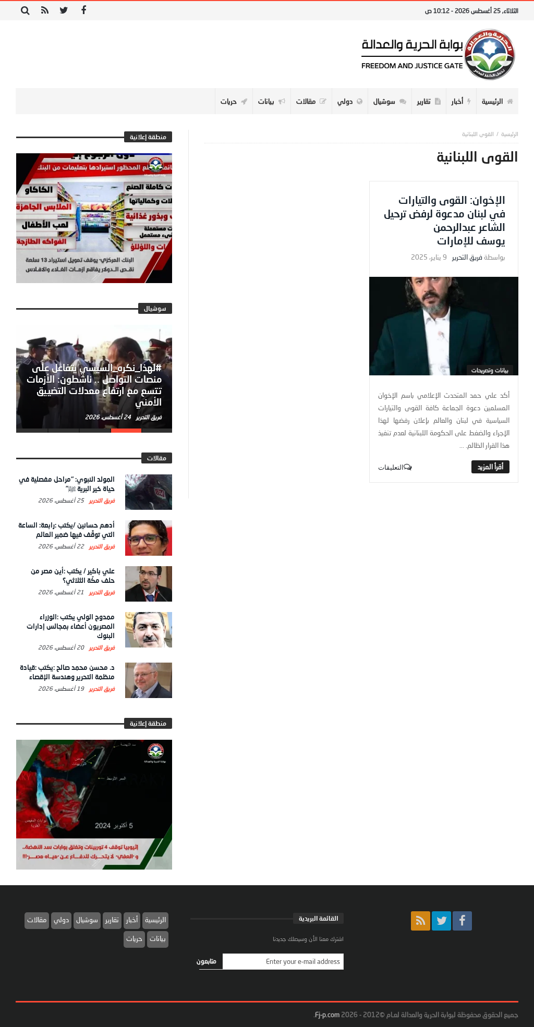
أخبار (132, 919)
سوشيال (87, 919)
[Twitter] (64, 10)
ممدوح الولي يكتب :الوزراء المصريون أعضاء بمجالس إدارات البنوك (71, 626)
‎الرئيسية (509, 133)
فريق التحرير (467, 257)
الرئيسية (155, 919)
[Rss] (44, 10)
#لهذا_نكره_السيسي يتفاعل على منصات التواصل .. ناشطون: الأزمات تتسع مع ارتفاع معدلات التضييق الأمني (94, 384)
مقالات (36, 919)
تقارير (112, 919)
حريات (134, 938)
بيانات (158, 938)
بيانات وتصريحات (489, 369)
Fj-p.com (327, 1014)
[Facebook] (83, 10)
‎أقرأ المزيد (490, 466)
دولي (61, 919)
